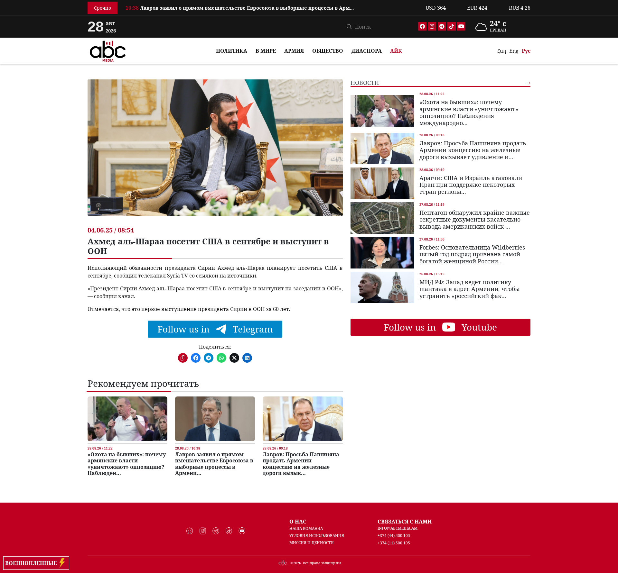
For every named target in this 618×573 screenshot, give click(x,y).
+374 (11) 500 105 (394, 543)
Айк (396, 50)
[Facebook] (422, 26)
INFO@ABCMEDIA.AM (397, 528)
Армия (294, 50)
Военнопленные (32, 563)
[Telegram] (442, 26)
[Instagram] (432, 26)
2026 (297, 563)
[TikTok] (451, 26)
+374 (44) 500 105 (394, 535)
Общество (327, 50)
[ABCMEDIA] (108, 50)
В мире (266, 50)
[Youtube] (461, 26)
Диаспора (366, 50)
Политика (231, 50)
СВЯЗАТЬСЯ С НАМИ (405, 521)
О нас (297, 521)
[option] (271, 5)
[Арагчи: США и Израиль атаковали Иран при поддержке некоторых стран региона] (382, 183)
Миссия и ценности (311, 542)
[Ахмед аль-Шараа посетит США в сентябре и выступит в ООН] (215, 152)
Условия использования (316, 535)
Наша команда (306, 528)
